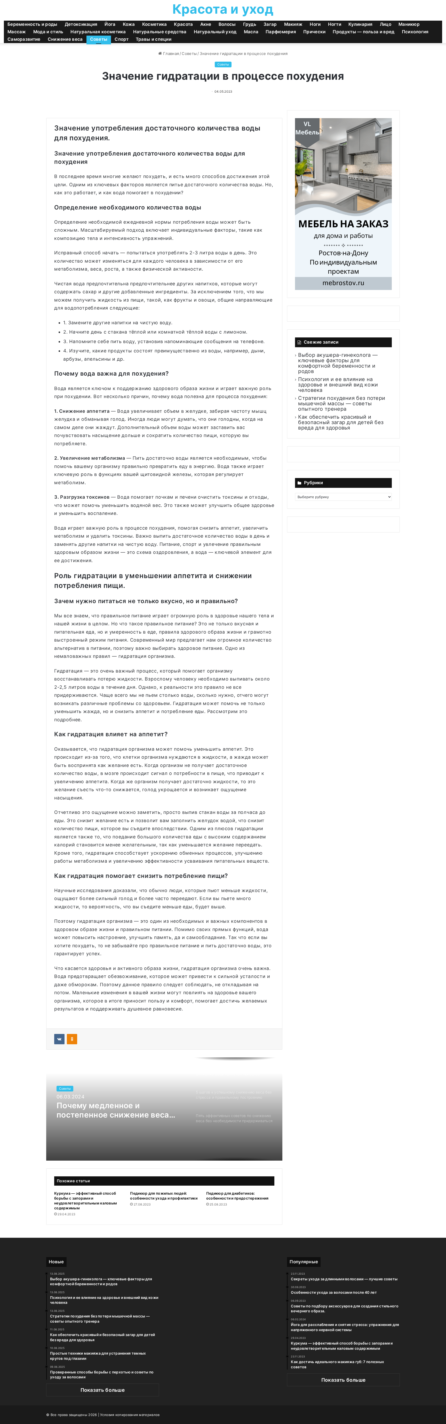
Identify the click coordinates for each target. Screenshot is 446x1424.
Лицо (385, 24)
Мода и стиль (48, 31)
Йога (110, 24)
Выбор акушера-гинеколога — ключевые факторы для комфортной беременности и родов (338, 363)
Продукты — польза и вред (363, 31)
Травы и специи (153, 39)
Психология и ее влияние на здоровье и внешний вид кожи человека (338, 384)
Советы (99, 39)
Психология (415, 31)
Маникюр (409, 24)
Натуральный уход (215, 31)
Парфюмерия (281, 31)
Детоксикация (81, 24)
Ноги (315, 24)
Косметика (154, 24)
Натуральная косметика (98, 31)
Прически (314, 31)
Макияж (293, 24)
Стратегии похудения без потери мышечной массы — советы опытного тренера (341, 403)
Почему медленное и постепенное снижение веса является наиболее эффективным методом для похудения (113, 1110)
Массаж (16, 31)
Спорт (122, 39)
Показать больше (103, 1390)
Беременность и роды (32, 24)
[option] (164, 1109)
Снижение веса (65, 39)
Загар (270, 24)
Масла (251, 31)
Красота (183, 24)
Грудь (250, 24)
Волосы (227, 24)
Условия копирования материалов (130, 1415)
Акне (205, 24)
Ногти (334, 24)
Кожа (129, 24)
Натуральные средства (160, 31)
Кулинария (360, 24)
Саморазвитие (24, 39)
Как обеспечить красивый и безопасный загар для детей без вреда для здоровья (341, 422)
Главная (170, 53)
